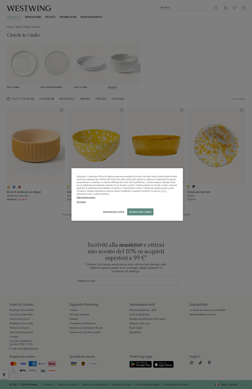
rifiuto (163, 191)
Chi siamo (81, 202)
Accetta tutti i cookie (140, 212)
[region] (127, 194)
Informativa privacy (86, 197)
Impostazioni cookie (113, 211)
